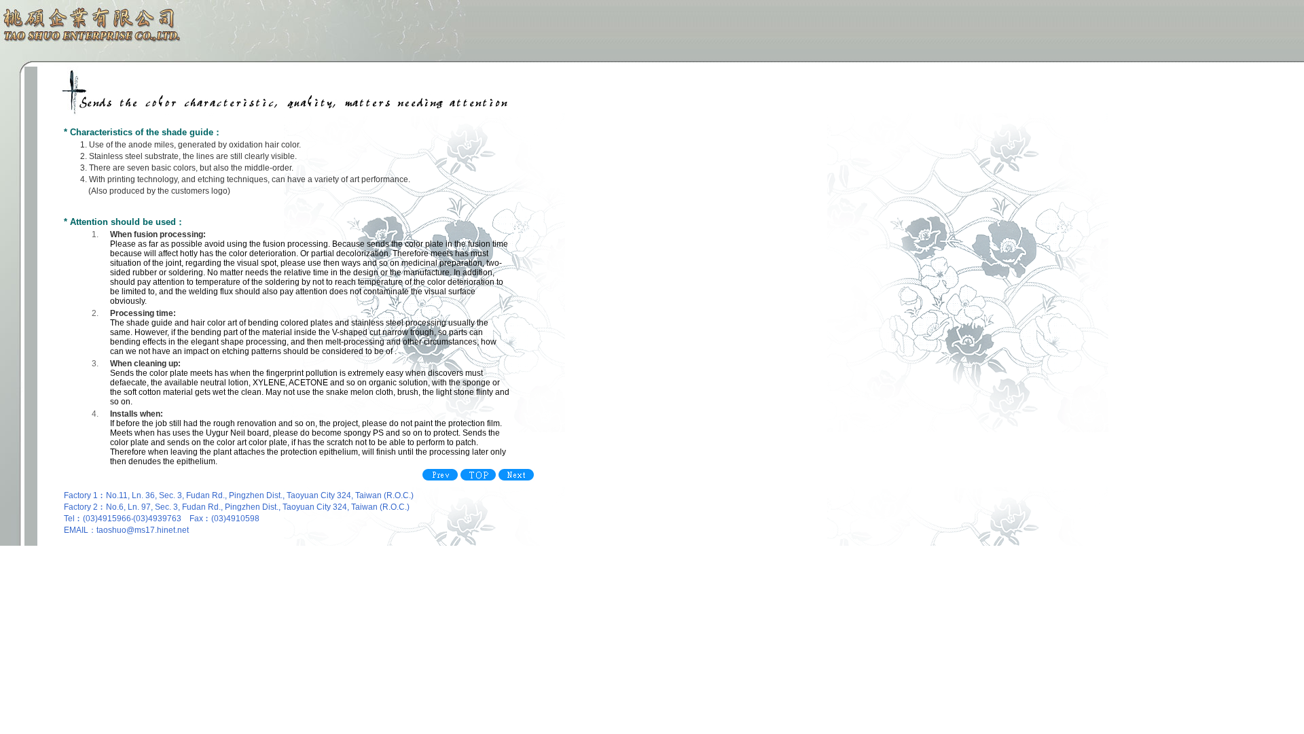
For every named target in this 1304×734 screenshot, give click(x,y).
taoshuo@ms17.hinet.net (142, 530)
